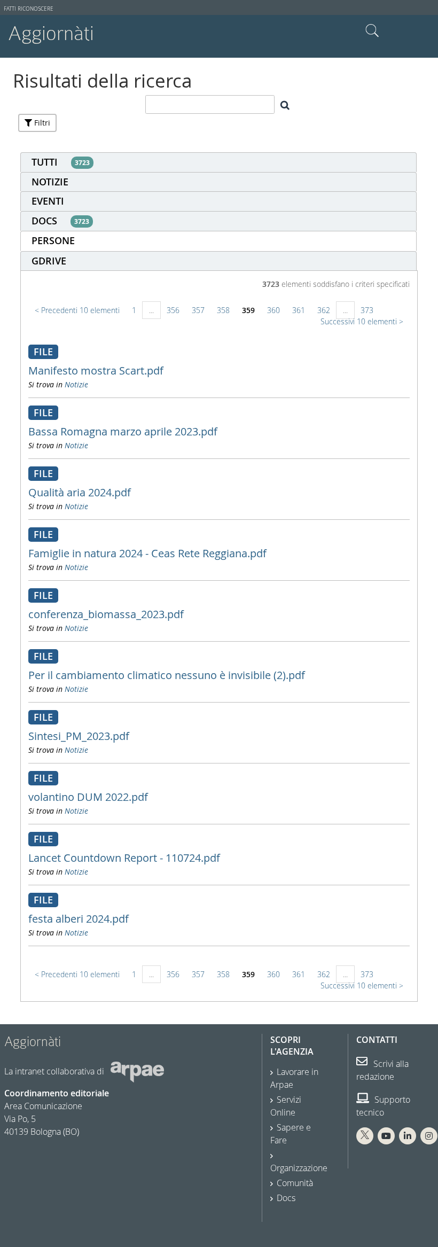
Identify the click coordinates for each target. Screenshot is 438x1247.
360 (273, 310)
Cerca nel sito (372, 31)
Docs (286, 1198)
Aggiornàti (51, 33)
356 (173, 310)
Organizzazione (298, 1168)
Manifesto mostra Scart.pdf (95, 370)
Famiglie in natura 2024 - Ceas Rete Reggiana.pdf (147, 553)
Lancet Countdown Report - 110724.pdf (124, 858)
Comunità (295, 1183)
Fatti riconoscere (28, 8)
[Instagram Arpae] (428, 1136)
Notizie (76, 384)
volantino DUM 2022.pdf (88, 797)
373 (367, 310)
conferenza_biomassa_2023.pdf (106, 614)
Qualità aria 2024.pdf (79, 492)
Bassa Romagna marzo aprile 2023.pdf (122, 431)
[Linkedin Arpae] (407, 1136)
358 (223, 310)
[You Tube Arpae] (386, 1136)
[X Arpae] (364, 1136)
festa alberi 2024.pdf (78, 918)
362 (323, 310)
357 (198, 310)
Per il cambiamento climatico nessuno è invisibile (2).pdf (166, 675)
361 (298, 310)
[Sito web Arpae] (137, 1071)
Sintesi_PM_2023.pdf (78, 736)
